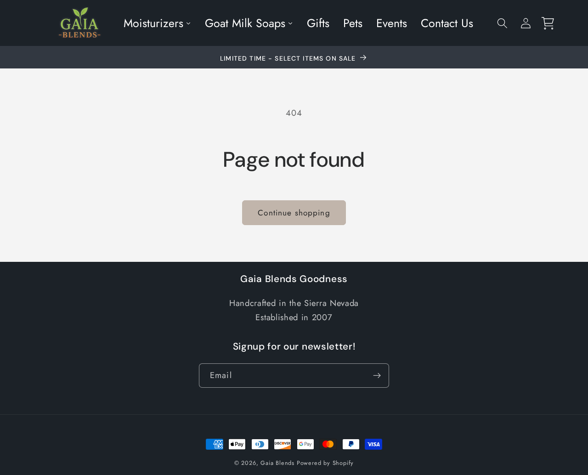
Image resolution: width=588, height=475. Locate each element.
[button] (502, 23)
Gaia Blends (277, 462)
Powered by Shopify (325, 462)
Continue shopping (294, 212)
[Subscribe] (377, 375)
